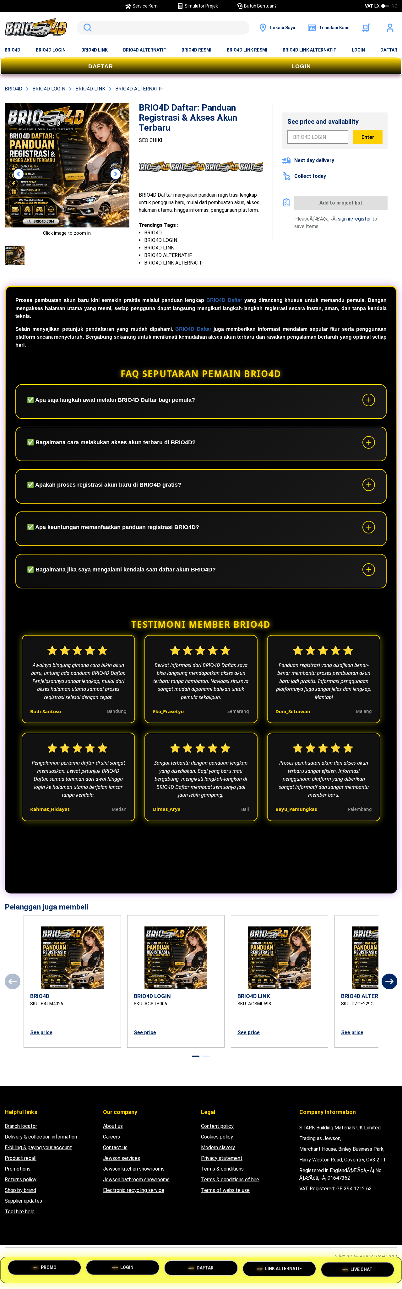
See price (41, 1032)
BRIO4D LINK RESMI (247, 49)
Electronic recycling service (133, 1190)
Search (86, 28)
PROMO (49, 1269)
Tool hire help (20, 1212)
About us (113, 1126)
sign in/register (354, 219)
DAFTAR (388, 49)
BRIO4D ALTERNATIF (144, 49)
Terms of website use (225, 1190)
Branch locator (21, 1126)
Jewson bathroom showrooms (136, 1179)
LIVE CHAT (361, 1267)
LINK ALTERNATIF (283, 1268)
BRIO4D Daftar (224, 300)
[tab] (195, 1056)
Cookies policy (217, 1137)
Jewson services (121, 1158)
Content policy (217, 1126)
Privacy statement (221, 1158)
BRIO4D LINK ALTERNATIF (309, 49)
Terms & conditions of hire (230, 1179)
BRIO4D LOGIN (51, 49)
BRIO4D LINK (94, 49)
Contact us (115, 1147)
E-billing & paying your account (38, 1147)
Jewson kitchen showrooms (134, 1169)
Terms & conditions (222, 1169)
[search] (163, 28)
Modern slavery (218, 1147)
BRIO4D (12, 49)
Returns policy (20, 1179)
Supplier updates (23, 1201)
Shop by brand (20, 1190)
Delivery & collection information (41, 1137)
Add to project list (340, 203)
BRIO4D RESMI (196, 49)
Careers (111, 1137)
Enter (367, 137)
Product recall (20, 1158)
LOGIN (358, 49)
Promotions (17, 1169)
